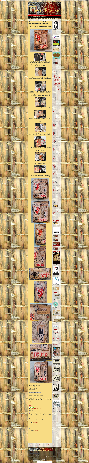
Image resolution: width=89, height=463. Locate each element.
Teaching (54, 180)
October (55, 73)
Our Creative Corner (55, 342)
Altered (53, 123)
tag (53, 202)
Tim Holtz (37, 408)
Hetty (31, 412)
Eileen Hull (54, 143)
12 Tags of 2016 (54, 118)
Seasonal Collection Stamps (55, 175)
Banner (53, 127)
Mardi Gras (54, 159)
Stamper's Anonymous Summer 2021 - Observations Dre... (56, 85)
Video (53, 187)
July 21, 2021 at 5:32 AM (35, 422)
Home (30, 18)
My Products (41, 18)
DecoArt (54, 140)
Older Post (49, 444)
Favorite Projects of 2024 (52, 18)
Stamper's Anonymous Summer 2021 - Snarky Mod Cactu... (56, 87)
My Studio (54, 164)
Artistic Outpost (54, 337)
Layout (53, 156)
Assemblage (54, 125)
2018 (54, 99)
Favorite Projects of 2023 (55, 218)
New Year (54, 166)
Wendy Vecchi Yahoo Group (55, 196)
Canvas (53, 133)
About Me (33, 18)
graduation (54, 200)
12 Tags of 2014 (54, 116)
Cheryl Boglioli (54, 135)
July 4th (53, 155)
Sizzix (47, 27)
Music (53, 163)
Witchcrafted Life (36, 430)
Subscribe (56, 232)
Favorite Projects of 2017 (55, 213)
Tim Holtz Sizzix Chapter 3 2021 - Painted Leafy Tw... (57, 77)
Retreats (53, 173)
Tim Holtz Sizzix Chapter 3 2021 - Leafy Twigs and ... (57, 79)
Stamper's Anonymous (33, 25)
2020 (54, 97)
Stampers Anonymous (34, 408)
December (55, 71)
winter (53, 203)
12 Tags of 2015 (54, 117)
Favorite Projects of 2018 (55, 214)
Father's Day (54, 147)
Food (53, 149)
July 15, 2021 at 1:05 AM (34, 412)
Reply (31, 425)
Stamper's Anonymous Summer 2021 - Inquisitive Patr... (57, 89)
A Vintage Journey (55, 336)
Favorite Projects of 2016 (55, 212)
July (54, 76)
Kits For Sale (46, 18)
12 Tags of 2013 (54, 115)
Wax (53, 189)
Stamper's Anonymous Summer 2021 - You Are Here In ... (56, 81)
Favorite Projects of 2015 (55, 211)
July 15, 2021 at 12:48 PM (34, 418)
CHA (53, 132)
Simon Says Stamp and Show (56, 343)
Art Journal (54, 124)
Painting (54, 167)
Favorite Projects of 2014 (55, 210)
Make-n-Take (54, 158)
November (55, 72)
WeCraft (54, 191)
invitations (54, 201)
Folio (53, 148)
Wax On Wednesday (55, 190)
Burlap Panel (54, 131)
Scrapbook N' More (55, 174)
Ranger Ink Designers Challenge (56, 171)
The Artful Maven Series (55, 183)
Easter (53, 142)
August (55, 75)
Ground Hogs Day (54, 151)
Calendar (37, 18)
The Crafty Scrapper (55, 344)
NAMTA (54, 165)
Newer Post (30, 444)
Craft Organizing (54, 139)
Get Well (54, 150)
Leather (53, 157)
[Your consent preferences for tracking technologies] (87, 461)
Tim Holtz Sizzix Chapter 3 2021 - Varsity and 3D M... (57, 83)
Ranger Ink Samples (55, 172)
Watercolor (54, 188)
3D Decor (54, 119)
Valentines (40, 408)
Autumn (54, 126)
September (55, 74)
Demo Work (54, 141)
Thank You (54, 181)
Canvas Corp (54, 134)
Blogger (45, 459)
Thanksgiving (54, 182)
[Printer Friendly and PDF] (31, 407)
